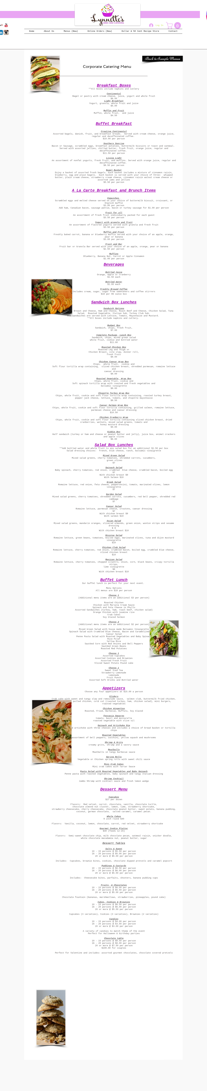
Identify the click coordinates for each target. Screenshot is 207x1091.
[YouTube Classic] (6, 25)
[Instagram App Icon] (6, 32)
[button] (174, 25)
